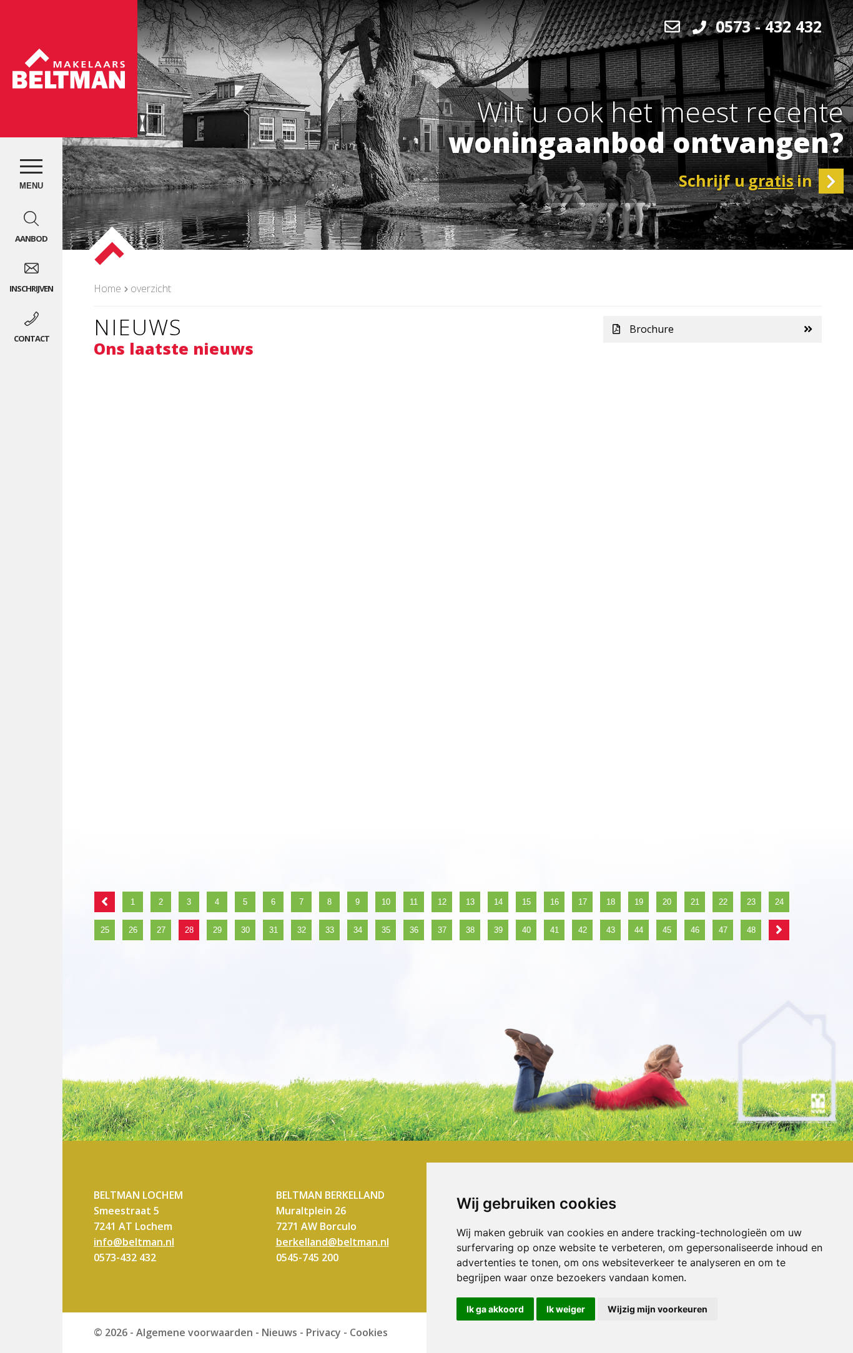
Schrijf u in (745, 180)
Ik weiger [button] (565, 1309)
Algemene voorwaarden (194, 1332)
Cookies (369, 1332)
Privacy (323, 1332)
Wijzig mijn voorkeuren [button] (658, 1309)
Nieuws (279, 1332)
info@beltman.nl (134, 1242)
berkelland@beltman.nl (332, 1242)
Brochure (651, 329)
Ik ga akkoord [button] (495, 1309)
